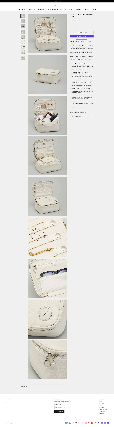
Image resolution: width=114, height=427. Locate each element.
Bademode (63, 9)
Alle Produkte (22, 9)
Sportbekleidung (53, 9)
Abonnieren (59, 411)
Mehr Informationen (76, 116)
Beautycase (32, 9)
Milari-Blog (101, 403)
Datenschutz (101, 407)
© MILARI (7, 422)
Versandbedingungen (103, 409)
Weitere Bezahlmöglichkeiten (81, 38)
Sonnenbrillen (42, 9)
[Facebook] (4, 402)
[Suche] (107, 5)
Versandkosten (79, 20)
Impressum (101, 413)
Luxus (94, 9)
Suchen (100, 401)
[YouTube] (9, 402)
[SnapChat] (12, 402)
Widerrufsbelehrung (103, 411)
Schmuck (71, 9)
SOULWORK (78, 9)
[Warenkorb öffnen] (110, 5)
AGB (100, 405)
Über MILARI (87, 9)
